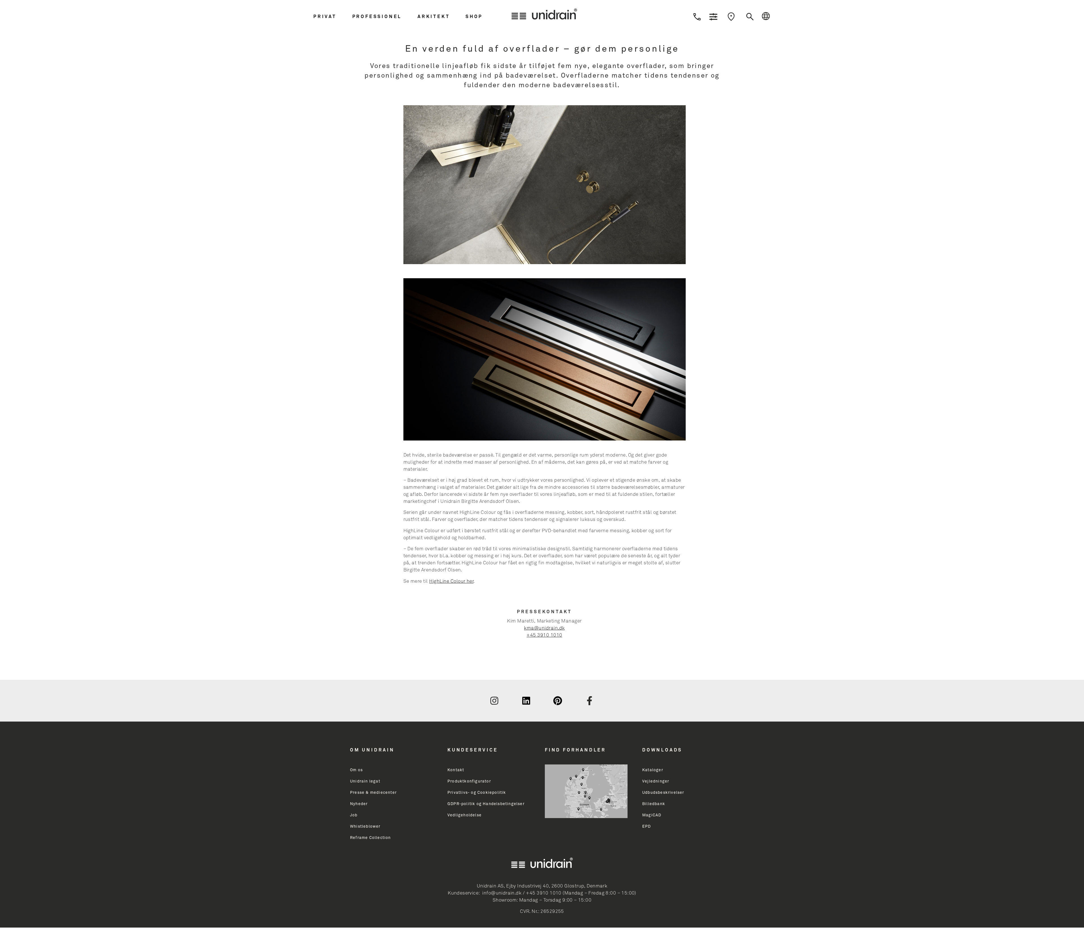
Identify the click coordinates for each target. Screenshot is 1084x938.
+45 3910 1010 (544, 635)
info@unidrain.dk (501, 893)
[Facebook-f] (589, 700)
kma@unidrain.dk (544, 628)
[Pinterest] (557, 700)
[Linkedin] (526, 700)
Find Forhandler (575, 750)
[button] (331, 17)
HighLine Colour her (451, 581)
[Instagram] (494, 700)
